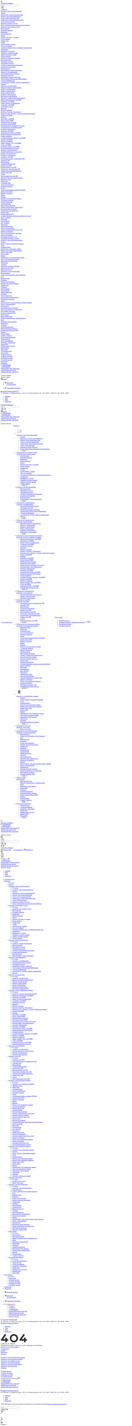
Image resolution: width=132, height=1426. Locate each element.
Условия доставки (7, 1373)
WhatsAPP (10, 368)
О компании (5, 1349)
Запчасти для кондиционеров (22, 943)
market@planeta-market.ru (10, 391)
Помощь (3, 1368)
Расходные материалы (19, 1261)
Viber (8, 370)
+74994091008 (6, 365)
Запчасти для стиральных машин (23, 1084)
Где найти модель (6, 1376)
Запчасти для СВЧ (18, 1060)
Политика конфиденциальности (56, 1404)
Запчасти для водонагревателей (22, 890)
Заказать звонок (14, 1316)
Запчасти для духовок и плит (22, 909)
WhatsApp (8, 401)
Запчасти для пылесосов (20, 1049)
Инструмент (16, 1235)
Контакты (4, 1352)
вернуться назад (6, 1347)
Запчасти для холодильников (21, 1188)
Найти (3, 1409)
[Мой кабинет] (2, 837)
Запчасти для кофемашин (20, 961)
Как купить (12, 1278)
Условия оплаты (6, 1371)
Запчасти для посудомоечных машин (24, 994)
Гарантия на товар (7, 1375)
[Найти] (2, 7)
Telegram (9, 372)
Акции (3, 1350)
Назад (12, 883)
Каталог (11, 884)
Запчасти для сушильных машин (23, 1150)
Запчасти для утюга (18, 1181)
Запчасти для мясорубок (20, 978)
